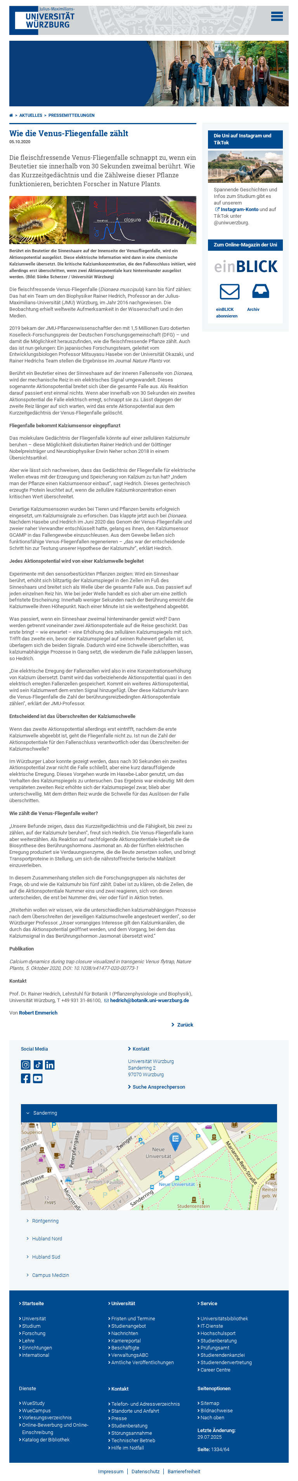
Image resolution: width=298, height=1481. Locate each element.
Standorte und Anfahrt (135, 1411)
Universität (34, 1318)
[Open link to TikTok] (38, 1065)
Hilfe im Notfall (127, 1448)
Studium (31, 1326)
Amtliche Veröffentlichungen (142, 1362)
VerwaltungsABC (129, 1355)
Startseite (33, 1303)
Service (209, 1303)
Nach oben (212, 1417)
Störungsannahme (131, 1433)
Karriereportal (126, 1341)
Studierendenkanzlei (223, 1355)
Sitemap (210, 1403)
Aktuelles (30, 115)
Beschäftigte (125, 1348)
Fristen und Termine (133, 1318)
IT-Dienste (212, 1326)
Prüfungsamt (215, 1348)
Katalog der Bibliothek (45, 1440)
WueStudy (33, 1403)
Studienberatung (219, 1341)
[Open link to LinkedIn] (50, 1065)
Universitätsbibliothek (224, 1318)
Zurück (184, 1025)
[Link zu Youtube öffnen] (38, 1079)
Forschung (33, 1333)
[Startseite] (11, 115)
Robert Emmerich (38, 1013)
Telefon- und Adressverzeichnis (145, 1404)
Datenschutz (145, 1471)
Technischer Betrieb (133, 1440)
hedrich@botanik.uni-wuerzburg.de (149, 1000)
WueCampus (36, 1410)
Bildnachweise (217, 1410)
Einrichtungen (37, 1348)
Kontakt (141, 1049)
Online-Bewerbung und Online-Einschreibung (55, 1428)
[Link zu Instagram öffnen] (26, 1065)
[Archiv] (260, 291)
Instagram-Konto (239, 209)
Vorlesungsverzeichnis (47, 1417)
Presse (119, 1418)
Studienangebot (128, 1326)
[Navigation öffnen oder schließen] (277, 16)
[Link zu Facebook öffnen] (26, 1079)
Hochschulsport (218, 1333)
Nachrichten (124, 1333)
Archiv (253, 309)
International (35, 1355)
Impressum (110, 1471)
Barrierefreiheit (184, 1471)
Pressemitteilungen (72, 115)
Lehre (28, 1341)
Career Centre (215, 1370)
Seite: (204, 1449)
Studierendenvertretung (226, 1362)
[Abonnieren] (229, 291)
